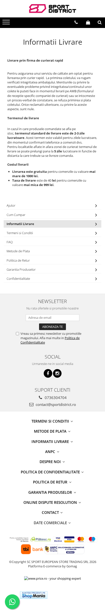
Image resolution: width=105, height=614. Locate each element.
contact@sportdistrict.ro (55, 404)
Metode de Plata (18, 251)
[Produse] (6, 23)
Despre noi (51, 461)
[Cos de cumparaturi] (88, 22)
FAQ (10, 242)
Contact (51, 512)
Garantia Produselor (21, 269)
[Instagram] (57, 373)
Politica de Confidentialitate (51, 471)
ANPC (50, 451)
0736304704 (55, 397)
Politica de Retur (18, 260)
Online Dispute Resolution (50, 502)
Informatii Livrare (20, 224)
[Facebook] (48, 373)
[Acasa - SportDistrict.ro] (52, 9)
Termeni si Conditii (20, 233)
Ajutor (11, 205)
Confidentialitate (18, 278)
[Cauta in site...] (99, 22)
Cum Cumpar (16, 215)
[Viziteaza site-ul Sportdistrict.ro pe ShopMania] (33, 595)
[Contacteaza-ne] (76, 22)
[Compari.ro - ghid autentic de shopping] (69, 595)
